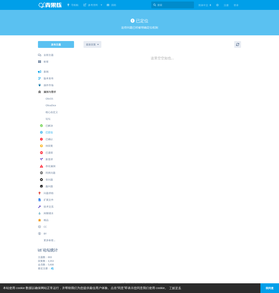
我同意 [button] (270, 288)
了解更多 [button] (175, 288)
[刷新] (237, 44)
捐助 (113, 5)
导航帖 (75, 5)
